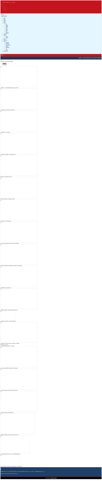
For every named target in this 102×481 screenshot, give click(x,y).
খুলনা (6, 27)
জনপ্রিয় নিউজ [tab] (5, 64)
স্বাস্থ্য (6, 49)
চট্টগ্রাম (7, 25)
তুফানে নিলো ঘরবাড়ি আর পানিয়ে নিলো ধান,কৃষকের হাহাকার (9, 390)
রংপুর (6, 31)
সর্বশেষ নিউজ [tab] (4, 63)
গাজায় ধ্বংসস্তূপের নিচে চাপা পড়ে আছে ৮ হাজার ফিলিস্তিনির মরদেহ (10, 454)
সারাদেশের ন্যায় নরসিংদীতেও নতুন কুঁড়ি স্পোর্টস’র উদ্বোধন (9, 368)
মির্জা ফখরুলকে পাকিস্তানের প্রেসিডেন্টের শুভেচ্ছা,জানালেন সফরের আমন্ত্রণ (11, 265)
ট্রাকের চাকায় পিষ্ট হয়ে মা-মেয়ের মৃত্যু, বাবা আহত (8, 198)
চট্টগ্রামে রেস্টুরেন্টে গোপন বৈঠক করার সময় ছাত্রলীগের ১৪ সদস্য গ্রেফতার (11, 466)
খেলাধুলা (5, 35)
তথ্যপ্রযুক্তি (5, 40)
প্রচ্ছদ (4, 18)
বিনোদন (5, 38)
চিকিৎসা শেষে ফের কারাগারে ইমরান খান (6, 176)
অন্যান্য (5, 41)
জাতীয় (4, 19)
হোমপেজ (12, 61)
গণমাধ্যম (7, 46)
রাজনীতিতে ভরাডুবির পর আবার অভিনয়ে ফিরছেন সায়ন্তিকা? (9, 310)
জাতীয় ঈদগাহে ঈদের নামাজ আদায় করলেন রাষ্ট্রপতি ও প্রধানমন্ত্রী (10, 343)
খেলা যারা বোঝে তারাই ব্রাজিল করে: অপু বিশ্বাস (7, 345)
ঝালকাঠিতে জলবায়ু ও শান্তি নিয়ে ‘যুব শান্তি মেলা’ (8, 110)
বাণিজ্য (5, 21)
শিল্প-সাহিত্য (7, 43)
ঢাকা (6, 24)
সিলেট (6, 30)
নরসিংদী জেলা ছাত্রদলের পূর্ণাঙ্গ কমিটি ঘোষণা (7, 412)
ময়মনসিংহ (7, 32)
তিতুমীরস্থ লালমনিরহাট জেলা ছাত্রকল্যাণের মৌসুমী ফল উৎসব (9, 434)
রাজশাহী (7, 26)
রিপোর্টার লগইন (6, 51)
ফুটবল (6, 36)
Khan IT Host (54, 478)
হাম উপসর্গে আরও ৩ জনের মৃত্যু (5, 132)
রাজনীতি (5, 20)
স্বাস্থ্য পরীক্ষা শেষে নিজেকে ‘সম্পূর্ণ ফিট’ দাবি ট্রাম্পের (8, 321)
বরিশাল (7, 29)
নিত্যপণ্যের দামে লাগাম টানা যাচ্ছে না (6, 221)
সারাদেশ (5, 23)
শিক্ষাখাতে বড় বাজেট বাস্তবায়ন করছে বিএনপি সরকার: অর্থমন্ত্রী (9, 243)
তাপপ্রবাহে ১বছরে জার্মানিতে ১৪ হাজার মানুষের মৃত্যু (8, 154)
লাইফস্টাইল (7, 47)
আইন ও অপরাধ (8, 45)
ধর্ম (6, 48)
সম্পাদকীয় (7, 42)
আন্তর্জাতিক (5, 34)
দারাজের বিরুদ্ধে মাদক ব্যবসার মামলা (6, 287)
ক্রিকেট (7, 37)
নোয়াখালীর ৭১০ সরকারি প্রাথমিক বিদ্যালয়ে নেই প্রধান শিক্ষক (83, 57)
